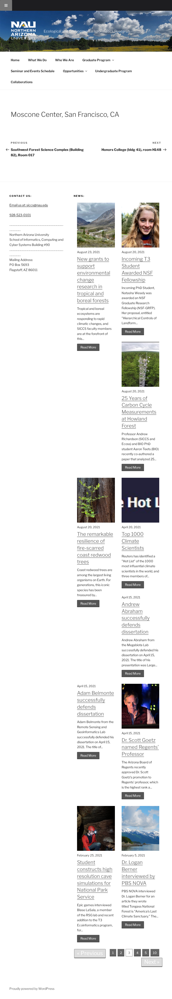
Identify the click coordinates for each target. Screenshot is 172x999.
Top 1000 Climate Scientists (133, 541)
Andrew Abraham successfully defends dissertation (136, 618)
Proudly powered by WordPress (31, 988)
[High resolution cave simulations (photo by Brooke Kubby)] (96, 849)
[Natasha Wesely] (140, 246)
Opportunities (73, 71)
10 (155, 953)
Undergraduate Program (113, 71)
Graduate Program (96, 60)
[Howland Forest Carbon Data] (140, 385)
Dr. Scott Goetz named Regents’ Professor (140, 747)
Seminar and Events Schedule (32, 71)
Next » (151, 962)
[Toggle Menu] (6, 5)
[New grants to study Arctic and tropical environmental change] (96, 246)
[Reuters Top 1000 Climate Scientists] (140, 521)
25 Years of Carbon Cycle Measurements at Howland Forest (139, 412)
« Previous (90, 953)
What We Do (37, 60)
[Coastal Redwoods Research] (96, 521)
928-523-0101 (20, 215)
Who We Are (64, 60)
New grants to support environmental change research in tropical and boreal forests (93, 279)
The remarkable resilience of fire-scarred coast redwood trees (95, 548)
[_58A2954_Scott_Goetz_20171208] (140, 727)
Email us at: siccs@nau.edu (28, 205)
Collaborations (21, 82)
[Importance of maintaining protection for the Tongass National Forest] (140, 849)
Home (15, 60)
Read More (88, 347)
